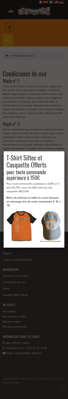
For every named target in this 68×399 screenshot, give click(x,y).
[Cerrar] (64, 151)
